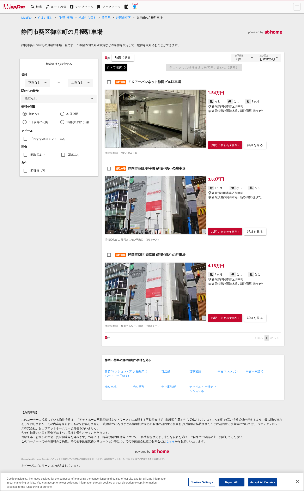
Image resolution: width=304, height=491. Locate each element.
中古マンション (228, 371)
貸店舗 (165, 371)
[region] (152, 482)
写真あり (74, 154)
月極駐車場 (65, 17)
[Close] (297, 481)
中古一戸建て (254, 371)
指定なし (35, 113)
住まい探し (45, 17)
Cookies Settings (202, 482)
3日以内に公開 (38, 122)
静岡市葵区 (123, 17)
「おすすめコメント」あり (48, 138)
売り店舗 (139, 386)
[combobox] (37, 82)
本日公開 (72, 113)
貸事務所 (195, 371)
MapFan (26, 17)
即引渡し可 (37, 170)
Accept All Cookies (262, 482)
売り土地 (110, 386)
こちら (170, 441)
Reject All (231, 482)
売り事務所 (168, 386)
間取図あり (37, 154)
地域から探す (87, 17)
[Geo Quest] (134, 7)
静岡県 (106, 17)
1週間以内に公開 (77, 122)
